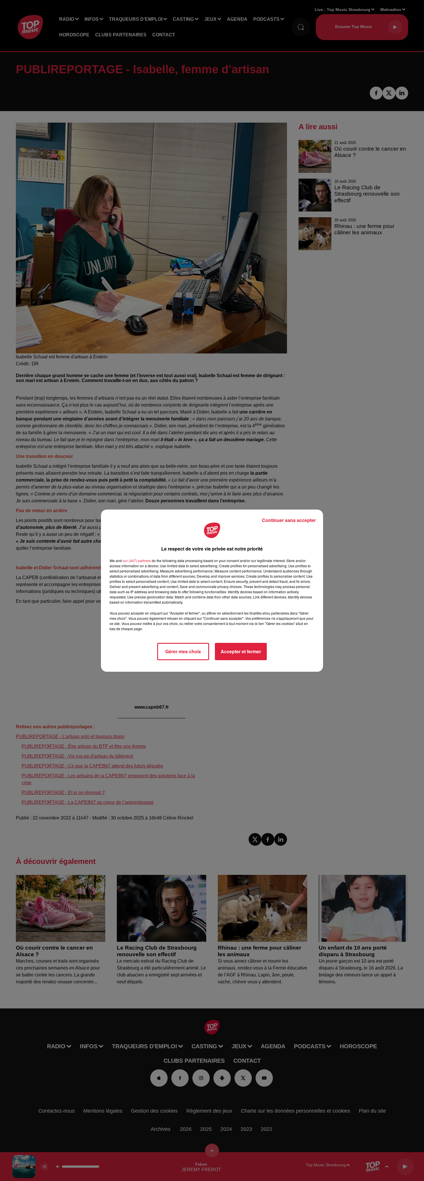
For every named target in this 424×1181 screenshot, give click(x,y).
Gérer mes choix (183, 651)
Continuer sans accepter (289, 520)
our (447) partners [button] (137, 560)
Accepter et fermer (241, 651)
